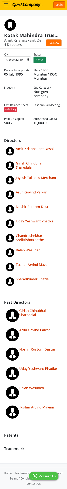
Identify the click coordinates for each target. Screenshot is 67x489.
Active (39, 60)
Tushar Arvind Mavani (33, 264)
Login (59, 5)
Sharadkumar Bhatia (32, 279)
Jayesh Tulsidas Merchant (36, 177)
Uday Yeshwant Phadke (34, 221)
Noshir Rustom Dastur (34, 206)
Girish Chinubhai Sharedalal (29, 165)
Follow (53, 43)
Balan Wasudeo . (29, 250)
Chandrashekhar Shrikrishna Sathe (30, 237)
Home (8, 473)
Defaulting (10, 109)
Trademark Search (26, 473)
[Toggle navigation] (6, 5)
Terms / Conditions (22, 478)
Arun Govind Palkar (31, 192)
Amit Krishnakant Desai (35, 148)
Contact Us (33, 484)
